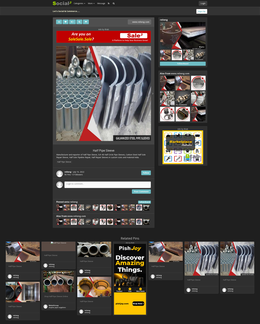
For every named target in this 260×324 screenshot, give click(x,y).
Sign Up (201, 11)
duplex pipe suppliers (57, 307)
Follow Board (144, 202)
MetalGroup (53, 305)
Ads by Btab (103, 29)
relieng (74, 202)
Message (101, 3)
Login (203, 3)
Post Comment (141, 191)
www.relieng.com (140, 22)
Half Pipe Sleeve (64, 162)
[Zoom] (79, 22)
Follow (146, 172)
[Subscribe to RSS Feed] (109, 3)
